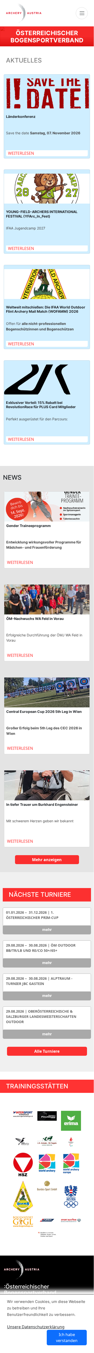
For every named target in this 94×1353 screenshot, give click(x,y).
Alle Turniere (47, 1051)
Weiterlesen (21, 153)
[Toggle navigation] (82, 13)
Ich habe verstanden (67, 1337)
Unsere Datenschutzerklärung (35, 1327)
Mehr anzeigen (47, 859)
